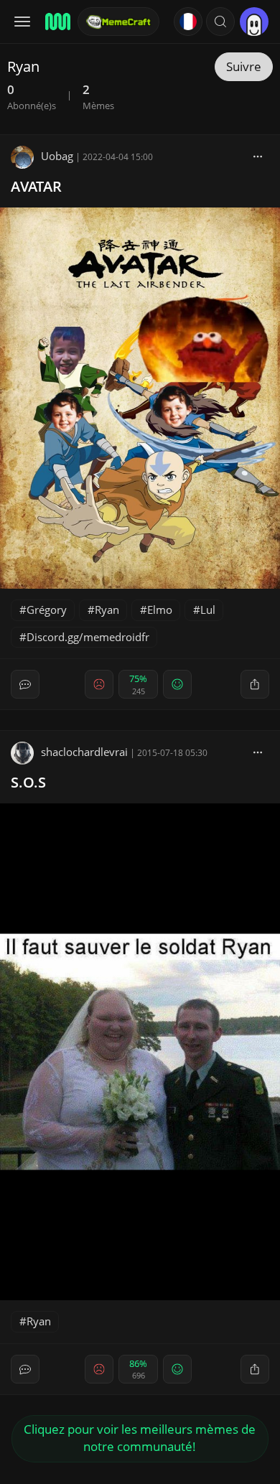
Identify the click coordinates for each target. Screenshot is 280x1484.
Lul (207, 609)
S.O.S (28, 782)
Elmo (159, 609)
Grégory (47, 609)
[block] (257, 155)
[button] (220, 21)
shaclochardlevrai (84, 752)
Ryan (107, 609)
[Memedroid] (56, 21)
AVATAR (36, 186)
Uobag (57, 156)
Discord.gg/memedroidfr (88, 637)
